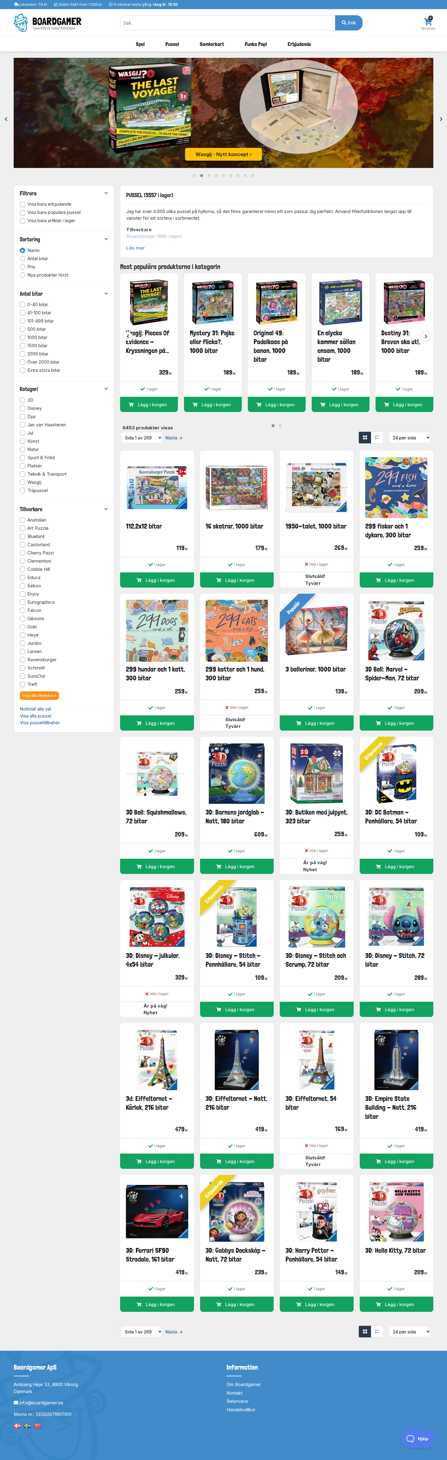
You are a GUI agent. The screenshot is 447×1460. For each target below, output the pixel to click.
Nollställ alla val (35, 709)
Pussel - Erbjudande (222, 154)
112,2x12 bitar (144, 526)
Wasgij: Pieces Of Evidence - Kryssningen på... (147, 342)
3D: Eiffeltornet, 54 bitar (311, 1103)
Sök (351, 23)
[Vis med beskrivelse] (377, 437)
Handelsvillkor (241, 1410)
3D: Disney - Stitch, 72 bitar (394, 960)
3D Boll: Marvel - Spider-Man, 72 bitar (392, 673)
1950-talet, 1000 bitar (316, 526)
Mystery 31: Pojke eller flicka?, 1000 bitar (212, 342)
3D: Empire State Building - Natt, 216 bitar (390, 1107)
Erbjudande (299, 44)
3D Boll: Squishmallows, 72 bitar (156, 816)
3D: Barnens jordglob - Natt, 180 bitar (235, 816)
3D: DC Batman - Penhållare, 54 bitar (391, 816)
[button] (194, 176)
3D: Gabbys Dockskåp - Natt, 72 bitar (235, 1254)
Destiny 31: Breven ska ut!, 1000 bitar (400, 342)
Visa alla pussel (35, 716)
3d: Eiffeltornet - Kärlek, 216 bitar (149, 1103)
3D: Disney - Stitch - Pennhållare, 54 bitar (233, 960)
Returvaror (237, 1401)
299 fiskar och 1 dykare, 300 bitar (388, 530)
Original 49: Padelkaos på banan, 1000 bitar (271, 346)
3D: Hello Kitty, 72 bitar (395, 1250)
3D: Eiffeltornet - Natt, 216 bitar (236, 1103)
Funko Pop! (256, 44)
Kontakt (234, 1393)
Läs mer (135, 248)
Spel (140, 44)
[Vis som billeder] (365, 437)
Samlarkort (212, 44)
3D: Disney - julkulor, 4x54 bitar (152, 960)
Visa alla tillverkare (39, 695)
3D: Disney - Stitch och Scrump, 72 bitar (316, 960)
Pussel (172, 44)
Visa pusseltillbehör (40, 722)
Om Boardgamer (244, 1384)
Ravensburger (140, 236)
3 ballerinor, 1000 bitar (316, 669)
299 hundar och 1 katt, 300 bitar (155, 673)
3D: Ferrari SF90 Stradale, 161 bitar (150, 1254)
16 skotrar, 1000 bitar (234, 526)
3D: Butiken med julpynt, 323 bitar (317, 816)
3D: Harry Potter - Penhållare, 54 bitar (311, 1254)
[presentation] (6, 119)
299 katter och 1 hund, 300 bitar (235, 673)
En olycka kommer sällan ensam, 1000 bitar (336, 346)
